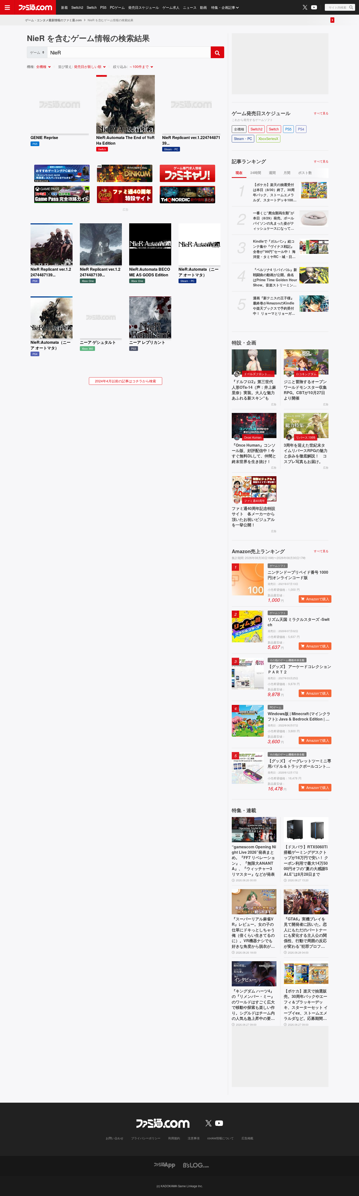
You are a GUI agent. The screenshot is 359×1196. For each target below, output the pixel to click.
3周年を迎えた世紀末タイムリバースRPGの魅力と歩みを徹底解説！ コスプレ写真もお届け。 (305, 453)
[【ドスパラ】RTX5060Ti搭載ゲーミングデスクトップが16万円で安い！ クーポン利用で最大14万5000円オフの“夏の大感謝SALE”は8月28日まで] (306, 829)
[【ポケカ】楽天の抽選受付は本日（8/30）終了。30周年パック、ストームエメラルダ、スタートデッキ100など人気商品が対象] (313, 190)
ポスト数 (305, 172)
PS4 (301, 129)
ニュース (190, 7)
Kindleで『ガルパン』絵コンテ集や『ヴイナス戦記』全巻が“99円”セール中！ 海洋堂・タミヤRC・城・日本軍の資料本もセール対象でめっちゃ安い (274, 249)
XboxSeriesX (268, 138)
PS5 (103, 7)
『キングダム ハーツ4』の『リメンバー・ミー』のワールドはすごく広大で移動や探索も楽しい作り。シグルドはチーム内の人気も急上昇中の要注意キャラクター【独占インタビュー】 (253, 1004)
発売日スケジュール (143, 7)
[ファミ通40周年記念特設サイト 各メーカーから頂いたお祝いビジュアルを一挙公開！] (254, 488)
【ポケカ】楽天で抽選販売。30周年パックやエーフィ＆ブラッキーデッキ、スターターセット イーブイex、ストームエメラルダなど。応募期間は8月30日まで (306, 1004)
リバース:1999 (305, 437)
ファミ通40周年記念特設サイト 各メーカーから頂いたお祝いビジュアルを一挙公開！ (253, 517)
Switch (92, 7)
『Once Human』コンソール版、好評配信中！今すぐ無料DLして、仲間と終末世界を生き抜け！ (254, 453)
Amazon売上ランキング (258, 551)
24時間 (255, 172)
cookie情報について (220, 1138)
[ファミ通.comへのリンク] (35, 7)
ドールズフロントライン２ (259, 374)
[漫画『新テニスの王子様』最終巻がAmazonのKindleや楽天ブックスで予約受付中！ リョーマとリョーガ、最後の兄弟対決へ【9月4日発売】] (313, 303)
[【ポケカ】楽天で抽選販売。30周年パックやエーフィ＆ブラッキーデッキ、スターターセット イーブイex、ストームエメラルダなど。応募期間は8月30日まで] (306, 973)
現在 (239, 172)
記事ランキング (249, 161)
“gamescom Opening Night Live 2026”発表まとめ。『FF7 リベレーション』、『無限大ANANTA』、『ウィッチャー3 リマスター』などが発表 (254, 860)
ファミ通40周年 (254, 500)
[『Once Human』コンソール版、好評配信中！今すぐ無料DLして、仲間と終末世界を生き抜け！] (254, 425)
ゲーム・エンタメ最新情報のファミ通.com (53, 20)
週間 (272, 172)
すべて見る (321, 113)
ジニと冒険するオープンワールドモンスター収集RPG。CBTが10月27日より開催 (305, 390)
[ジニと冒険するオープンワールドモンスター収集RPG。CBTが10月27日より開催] (306, 362)
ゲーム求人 (171, 7)
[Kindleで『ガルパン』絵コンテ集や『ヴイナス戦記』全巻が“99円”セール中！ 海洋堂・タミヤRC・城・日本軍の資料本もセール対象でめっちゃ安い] (313, 247)
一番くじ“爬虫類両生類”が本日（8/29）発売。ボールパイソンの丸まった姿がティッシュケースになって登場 (273, 220)
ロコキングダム (306, 374)
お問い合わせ (114, 1138)
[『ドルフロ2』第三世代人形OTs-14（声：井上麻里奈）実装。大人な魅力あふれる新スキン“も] (254, 362)
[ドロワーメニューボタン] (7, 7)
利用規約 (174, 1138)
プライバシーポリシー (145, 1138)
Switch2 (77, 7)
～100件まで (139, 66)
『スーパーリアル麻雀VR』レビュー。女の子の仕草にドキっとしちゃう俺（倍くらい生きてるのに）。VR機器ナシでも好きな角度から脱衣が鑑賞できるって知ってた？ (253, 932)
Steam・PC (243, 138)
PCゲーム (117, 7)
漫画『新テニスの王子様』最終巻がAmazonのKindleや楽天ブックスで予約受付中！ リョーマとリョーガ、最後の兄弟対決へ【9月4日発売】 (274, 305)
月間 (287, 172)
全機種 (41, 66)
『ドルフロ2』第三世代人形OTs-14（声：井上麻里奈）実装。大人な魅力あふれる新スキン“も (254, 390)
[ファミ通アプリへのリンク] (164, 1164)
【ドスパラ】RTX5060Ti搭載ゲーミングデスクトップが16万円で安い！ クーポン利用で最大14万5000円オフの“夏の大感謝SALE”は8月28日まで (306, 860)
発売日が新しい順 (87, 66)
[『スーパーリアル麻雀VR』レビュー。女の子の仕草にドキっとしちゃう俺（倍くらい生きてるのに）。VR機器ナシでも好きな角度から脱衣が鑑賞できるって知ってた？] (254, 901)
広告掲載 (247, 1138)
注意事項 (194, 1138)
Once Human (253, 437)
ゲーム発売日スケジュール (261, 113)
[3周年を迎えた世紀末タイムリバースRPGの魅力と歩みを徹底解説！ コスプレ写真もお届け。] (306, 425)
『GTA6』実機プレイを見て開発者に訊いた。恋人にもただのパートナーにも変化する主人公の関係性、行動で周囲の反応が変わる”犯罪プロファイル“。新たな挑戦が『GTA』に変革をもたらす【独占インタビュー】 (306, 932)
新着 (64, 7)
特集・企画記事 (223, 7)
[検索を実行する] (217, 52)
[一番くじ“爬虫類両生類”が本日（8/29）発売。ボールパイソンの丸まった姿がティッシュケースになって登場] (313, 218)
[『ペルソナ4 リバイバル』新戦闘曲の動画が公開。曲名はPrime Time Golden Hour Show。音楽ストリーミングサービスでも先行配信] (313, 275)
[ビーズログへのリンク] (196, 1164)
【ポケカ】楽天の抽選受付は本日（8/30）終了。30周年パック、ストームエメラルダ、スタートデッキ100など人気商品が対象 (274, 192)
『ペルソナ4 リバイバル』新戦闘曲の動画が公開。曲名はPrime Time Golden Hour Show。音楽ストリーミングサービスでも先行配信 (275, 277)
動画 (203, 7)
